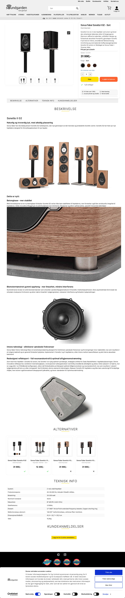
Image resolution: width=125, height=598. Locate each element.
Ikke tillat (108, 585)
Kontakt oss (115, 1)
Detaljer (105, 594)
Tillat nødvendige (108, 579)
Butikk (88, 1)
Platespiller (59, 14)
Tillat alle (108, 572)
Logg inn (117, 11)
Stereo (21, 14)
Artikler (106, 1)
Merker (92, 14)
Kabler (84, 14)
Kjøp (89, 79)
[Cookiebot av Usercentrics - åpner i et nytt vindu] (12, 594)
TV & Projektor (72, 14)
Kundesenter (97, 1)
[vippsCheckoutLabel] (109, 79)
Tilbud (99, 14)
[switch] (57, 594)
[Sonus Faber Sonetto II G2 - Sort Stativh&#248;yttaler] (17, 445)
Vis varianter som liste (88, 70)
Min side (81, 1)
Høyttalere (11, 14)
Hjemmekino (46, 14)
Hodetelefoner (33, 14)
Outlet (107, 14)
